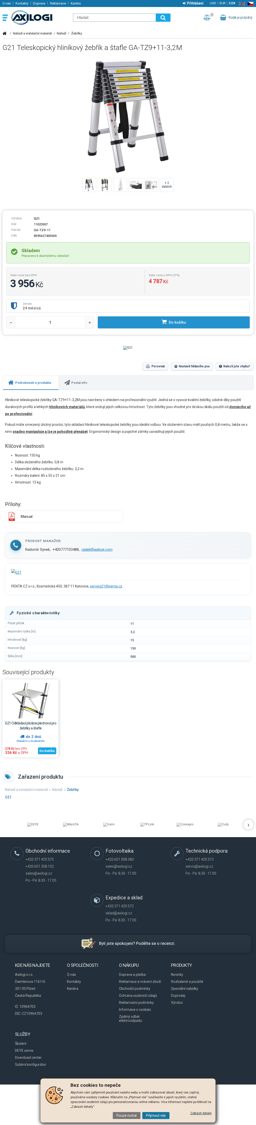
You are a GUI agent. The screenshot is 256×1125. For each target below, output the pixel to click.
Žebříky (76, 33)
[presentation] (30, 383)
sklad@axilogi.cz (119, 913)
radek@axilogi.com (97, 549)
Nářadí (61, 33)
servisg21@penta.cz (106, 586)
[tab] (31, 383)
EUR (223, 3)
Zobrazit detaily (201, 1113)
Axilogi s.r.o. (39, 17)
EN (241, 3)
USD (213, 3)
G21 (37, 218)
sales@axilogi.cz (39, 873)
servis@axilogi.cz (199, 866)
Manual (26, 517)
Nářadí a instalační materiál (32, 33)
